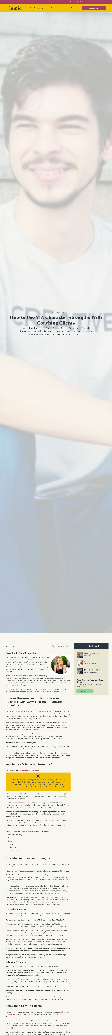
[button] (38, 8)
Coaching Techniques (56, 313)
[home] (15, 8)
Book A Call (85, 691)
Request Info (94, 8)
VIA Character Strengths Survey (20, 803)
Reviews (53, 8)
